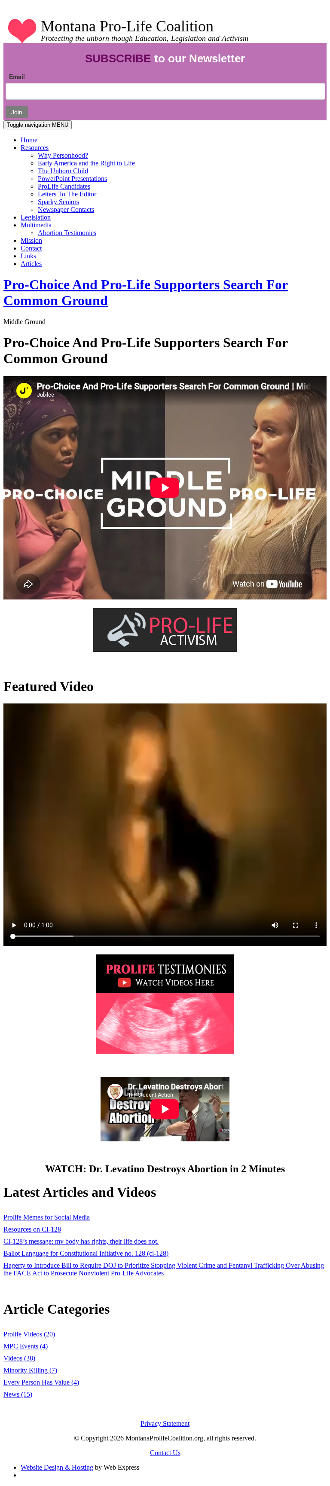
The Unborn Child (63, 170)
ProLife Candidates (64, 186)
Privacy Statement (165, 1423)
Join (16, 112)
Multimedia (36, 225)
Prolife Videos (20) (29, 1334)
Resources (35, 147)
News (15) (17, 1394)
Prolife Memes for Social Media (46, 1217)
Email (17, 76)
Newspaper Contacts (66, 209)
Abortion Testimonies (67, 232)
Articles (31, 263)
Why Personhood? (63, 155)
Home (29, 140)
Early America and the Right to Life (86, 163)
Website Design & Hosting (57, 1467)
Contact (31, 248)
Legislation (36, 217)
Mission (31, 240)
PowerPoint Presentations (72, 178)
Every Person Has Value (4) (41, 1382)
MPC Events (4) (25, 1346)
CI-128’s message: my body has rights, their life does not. (81, 1241)
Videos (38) (19, 1358)
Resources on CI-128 (32, 1229)
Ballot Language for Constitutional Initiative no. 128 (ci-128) (85, 1253)
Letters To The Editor (67, 194)
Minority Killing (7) (30, 1370)
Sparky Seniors (58, 201)
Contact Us (165, 1452)
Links (28, 256)
